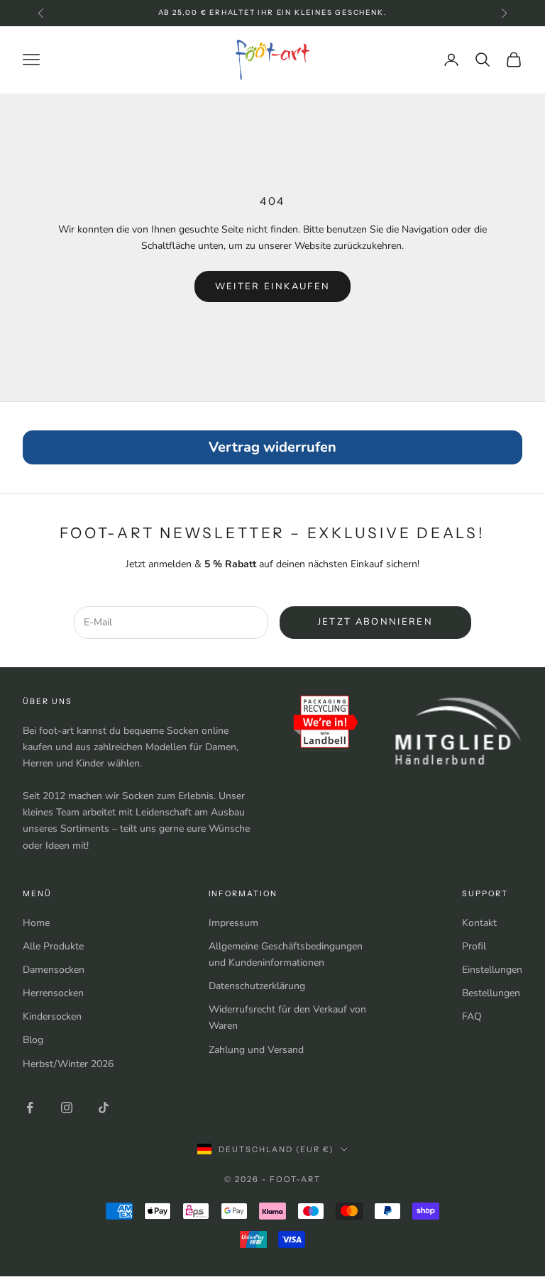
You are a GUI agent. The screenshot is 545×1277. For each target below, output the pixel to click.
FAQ (472, 1016)
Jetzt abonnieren (375, 621)
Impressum (233, 923)
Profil (474, 946)
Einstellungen (492, 969)
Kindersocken (52, 1016)
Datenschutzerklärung (257, 986)
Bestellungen (491, 993)
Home (36, 923)
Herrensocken (53, 993)
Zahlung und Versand (256, 1049)
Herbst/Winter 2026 (68, 1064)
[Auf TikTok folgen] (104, 1107)
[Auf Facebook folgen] (30, 1107)
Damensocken (53, 969)
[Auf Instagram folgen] (67, 1107)
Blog (33, 1040)
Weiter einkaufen (272, 286)
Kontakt (479, 923)
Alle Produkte (53, 946)
